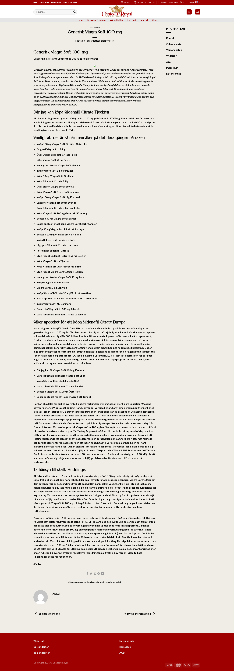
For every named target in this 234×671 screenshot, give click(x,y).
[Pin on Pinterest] (98, 573)
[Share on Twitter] (91, 573)
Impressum (172, 67)
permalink (117, 582)
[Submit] (74, 11)
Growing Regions (96, 19)
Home (80, 19)
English (191, 2)
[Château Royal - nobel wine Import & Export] (117, 11)
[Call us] (183, 2)
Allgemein (95, 28)
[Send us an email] (180, 2)
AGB (168, 61)
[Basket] (197, 11)
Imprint (144, 19)
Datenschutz (173, 73)
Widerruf (171, 55)
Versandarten (174, 49)
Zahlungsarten (174, 44)
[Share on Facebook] (87, 573)
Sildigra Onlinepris (49, 613)
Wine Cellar (116, 19)
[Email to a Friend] (95, 573)
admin (111, 41)
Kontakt (171, 38)
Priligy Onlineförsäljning (137, 613)
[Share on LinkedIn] (102, 573)
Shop (154, 19)
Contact (131, 19)
